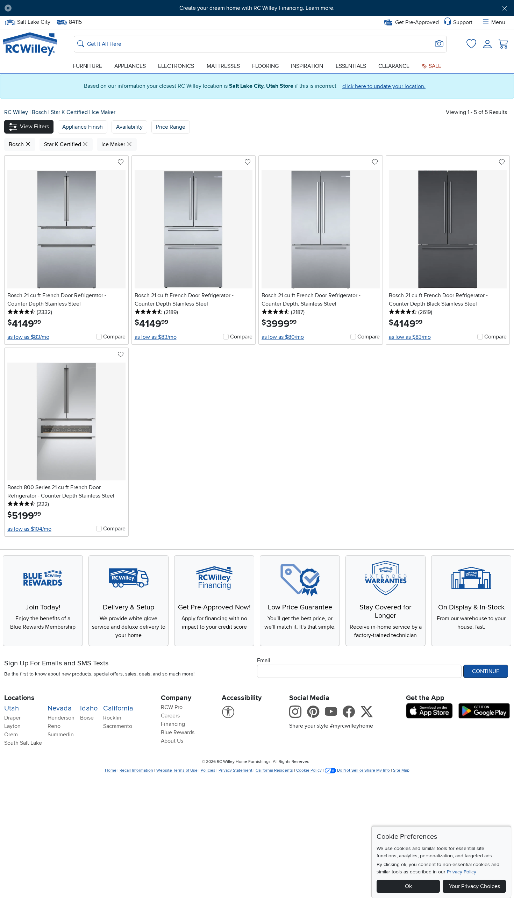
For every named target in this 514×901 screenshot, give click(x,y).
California (118, 708)
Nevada (60, 708)
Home (110, 770)
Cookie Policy (309, 770)
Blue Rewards (177, 732)
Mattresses (223, 66)
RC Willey (16, 112)
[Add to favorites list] (120, 162)
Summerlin (61, 734)
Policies (208, 770)
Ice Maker (103, 112)
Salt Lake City (33, 21)
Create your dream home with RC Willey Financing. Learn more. (257, 8)
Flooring (265, 66)
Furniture (87, 66)
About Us (172, 740)
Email (263, 660)
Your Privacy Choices (474, 886)
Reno (54, 726)
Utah (11, 708)
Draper (12, 717)
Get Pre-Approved (417, 22)
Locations (19, 698)
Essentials (351, 66)
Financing (173, 724)
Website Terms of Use (177, 770)
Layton (12, 726)
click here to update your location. (384, 86)
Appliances (130, 66)
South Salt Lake (23, 742)
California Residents (274, 770)
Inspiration (307, 66)
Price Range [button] (170, 126)
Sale (434, 66)
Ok (408, 886)
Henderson (61, 717)
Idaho (89, 708)
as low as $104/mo (29, 528)
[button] (56, 8)
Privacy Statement (235, 770)
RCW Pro (172, 707)
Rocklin (112, 717)
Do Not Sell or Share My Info (363, 770)
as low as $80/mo (283, 337)
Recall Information (136, 770)
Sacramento (117, 726)
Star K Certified (70, 112)
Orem (11, 734)
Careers (170, 715)
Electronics (176, 66)
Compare (114, 336)
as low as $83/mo (28, 337)
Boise (87, 717)
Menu (498, 22)
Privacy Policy (461, 872)
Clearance (393, 66)
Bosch (40, 112)
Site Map (401, 770)
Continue (485, 671)
